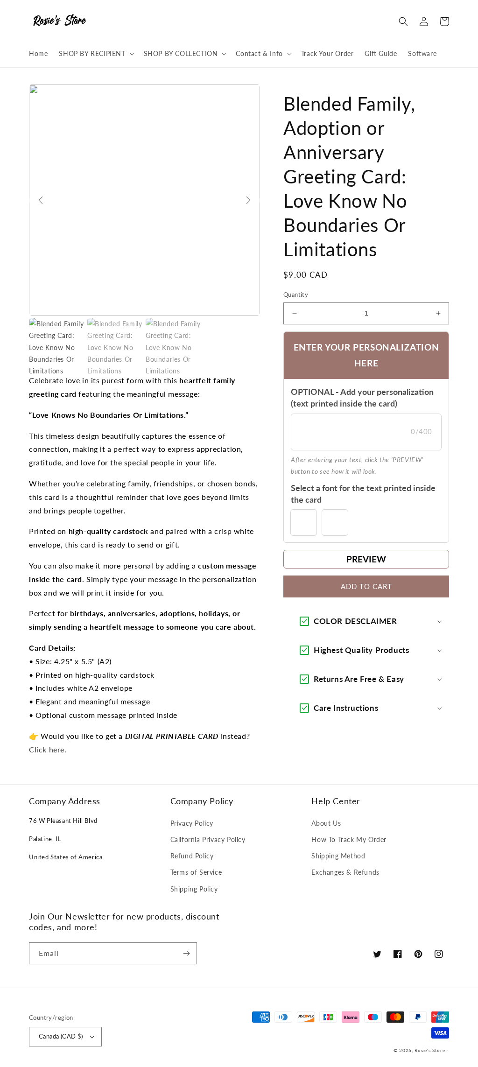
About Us (326, 823)
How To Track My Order (349, 839)
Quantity (295, 294)
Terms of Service (196, 872)
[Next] (248, 200)
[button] (95, 53)
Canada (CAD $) (61, 1036)
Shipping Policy (194, 889)
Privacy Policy (191, 823)
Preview (366, 559)
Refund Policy (192, 856)
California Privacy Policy (208, 839)
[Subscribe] (186, 953)
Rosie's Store (431, 1050)
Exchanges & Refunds (345, 872)
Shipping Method (338, 856)
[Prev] (40, 200)
